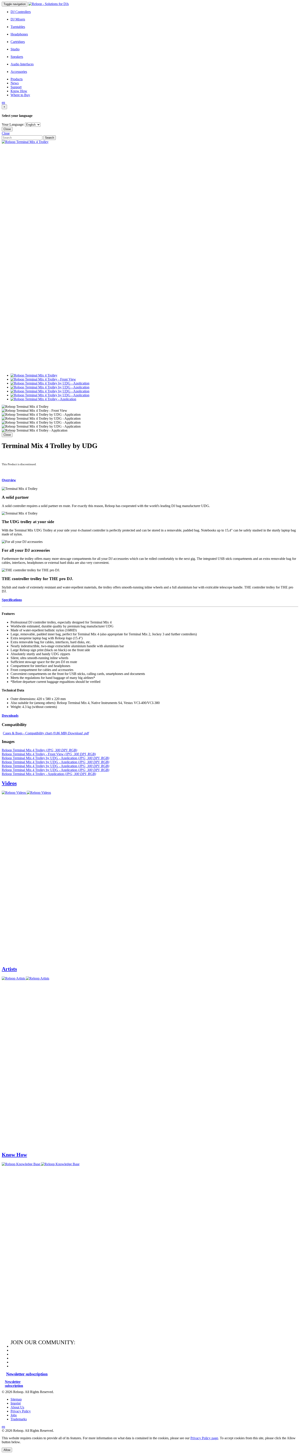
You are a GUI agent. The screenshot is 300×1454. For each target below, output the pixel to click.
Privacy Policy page (204, 1438)
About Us (17, 1407)
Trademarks (19, 1419)
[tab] (150, 480)
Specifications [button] (12, 600)
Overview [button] (9, 480)
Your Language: (13, 124)
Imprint (16, 1403)
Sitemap (16, 1399)
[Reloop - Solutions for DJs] (48, 4)
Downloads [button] (10, 715)
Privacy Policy (21, 1411)
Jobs (14, 1415)
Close (7, 129)
